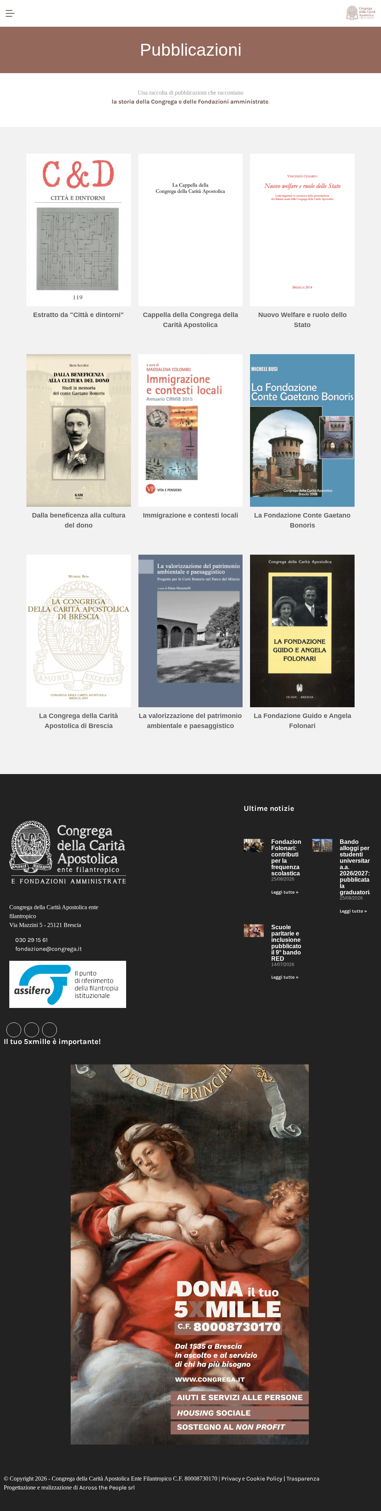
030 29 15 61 (31, 939)
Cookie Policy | (266, 1478)
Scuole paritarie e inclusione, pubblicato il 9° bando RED (286, 943)
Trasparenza (303, 1478)
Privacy (231, 1478)
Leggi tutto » (284, 892)
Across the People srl (107, 1487)
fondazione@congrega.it (48, 948)
